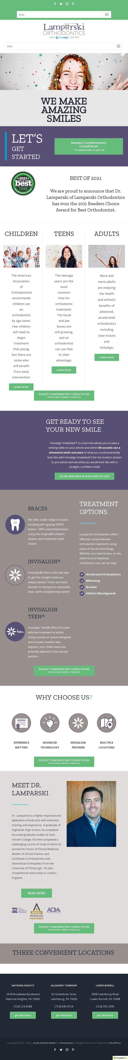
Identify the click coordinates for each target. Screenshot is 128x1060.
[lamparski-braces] (15, 516)
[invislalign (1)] (15, 566)
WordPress (115, 1042)
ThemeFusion (66, 1042)
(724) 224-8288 (23, 1006)
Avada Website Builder (44, 1042)
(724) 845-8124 (64, 1006)
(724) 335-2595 (105, 1006)
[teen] (15, 623)
